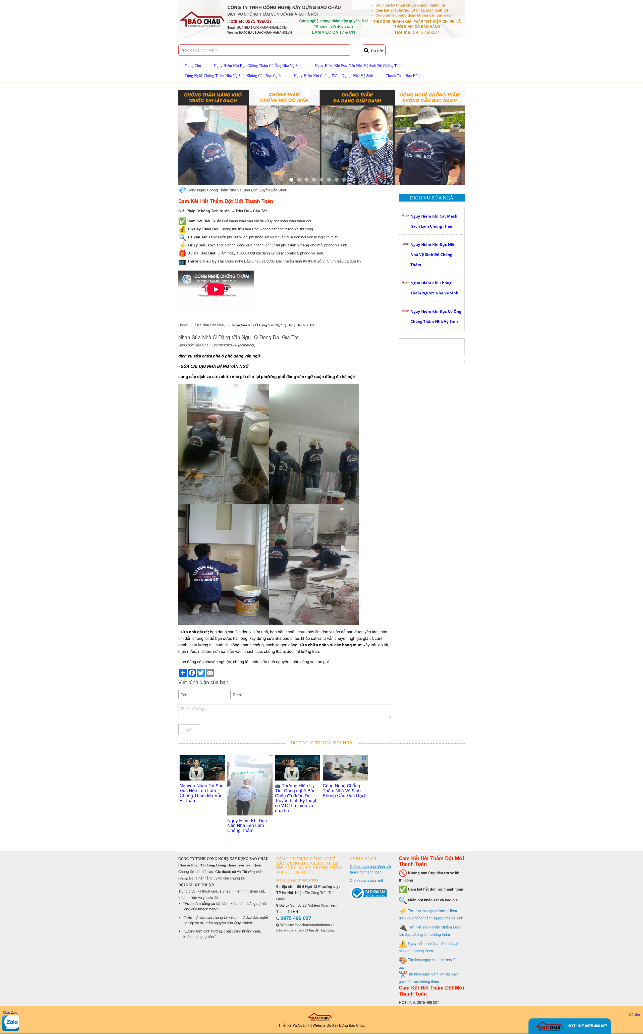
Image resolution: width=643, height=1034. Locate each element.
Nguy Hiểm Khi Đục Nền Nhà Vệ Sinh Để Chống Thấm (359, 66)
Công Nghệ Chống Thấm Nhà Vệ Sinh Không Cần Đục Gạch (233, 76)
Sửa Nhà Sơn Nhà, (210, 324)
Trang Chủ (193, 66)
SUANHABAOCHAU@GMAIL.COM (262, 27)
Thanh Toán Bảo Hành (403, 76)
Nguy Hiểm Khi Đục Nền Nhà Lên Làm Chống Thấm (247, 825)
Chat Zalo (10, 1012)
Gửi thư (634, 1014)
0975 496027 (258, 21)
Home (183, 324)
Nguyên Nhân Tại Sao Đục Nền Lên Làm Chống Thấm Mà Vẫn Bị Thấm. (202, 792)
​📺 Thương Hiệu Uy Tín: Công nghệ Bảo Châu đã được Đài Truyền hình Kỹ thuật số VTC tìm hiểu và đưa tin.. (295, 797)
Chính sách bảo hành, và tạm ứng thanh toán (370, 869)
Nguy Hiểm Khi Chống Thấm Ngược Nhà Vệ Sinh (333, 76)
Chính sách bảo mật (366, 880)
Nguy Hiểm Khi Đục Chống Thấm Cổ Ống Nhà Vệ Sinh (258, 66)
